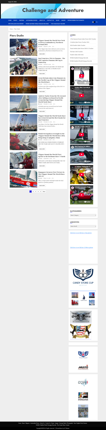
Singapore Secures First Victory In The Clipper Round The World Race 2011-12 (51, 174)
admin (40, 46)
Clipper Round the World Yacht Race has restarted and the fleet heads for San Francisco (52, 118)
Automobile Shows (31, 20)
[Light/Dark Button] (93, 22)
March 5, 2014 (48, 139)
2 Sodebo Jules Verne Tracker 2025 (79, 42)
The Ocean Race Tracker (58, 24)
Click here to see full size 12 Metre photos (81, 247)
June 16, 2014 (48, 46)
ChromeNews (59, 428)
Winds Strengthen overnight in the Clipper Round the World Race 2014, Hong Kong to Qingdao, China (51, 136)
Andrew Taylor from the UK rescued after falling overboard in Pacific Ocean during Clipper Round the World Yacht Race (52, 99)
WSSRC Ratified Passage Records (79, 58)
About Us (42, 20)
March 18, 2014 (48, 122)
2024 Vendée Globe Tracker (77, 45)
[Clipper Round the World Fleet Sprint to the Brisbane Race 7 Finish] (23, 160)
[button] (97, 22)
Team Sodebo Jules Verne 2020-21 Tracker (81, 48)
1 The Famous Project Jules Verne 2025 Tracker (83, 39)
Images (63, 20)
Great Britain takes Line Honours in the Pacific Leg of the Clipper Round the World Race (51, 80)
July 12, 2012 (47, 178)
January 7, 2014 (48, 158)
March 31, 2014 (48, 104)
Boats (15, 20)
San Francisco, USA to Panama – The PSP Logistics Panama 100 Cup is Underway (51, 60)
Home (9, 20)
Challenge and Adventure (53, 10)
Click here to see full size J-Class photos (81, 233)
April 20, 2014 (48, 64)
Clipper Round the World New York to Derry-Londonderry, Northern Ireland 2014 (51, 42)
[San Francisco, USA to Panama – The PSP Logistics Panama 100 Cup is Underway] (23, 66)
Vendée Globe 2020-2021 (77, 55)
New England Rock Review (16, 24)
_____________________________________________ (83, 290)
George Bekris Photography (76, 20)
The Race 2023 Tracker (76, 51)
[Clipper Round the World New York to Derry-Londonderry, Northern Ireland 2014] (23, 47)
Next (44, 191)
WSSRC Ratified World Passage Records (37, 24)
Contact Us (50, 20)
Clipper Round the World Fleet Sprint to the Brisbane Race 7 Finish (51, 155)
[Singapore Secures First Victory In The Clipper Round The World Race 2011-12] (23, 179)
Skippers (21, 20)
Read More (42, 54)
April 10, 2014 (48, 84)
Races (57, 20)
